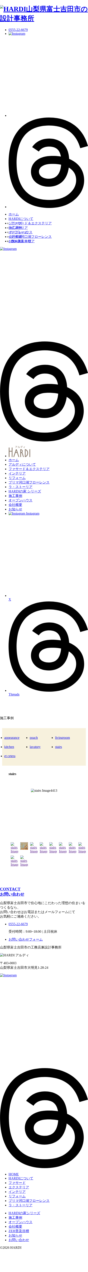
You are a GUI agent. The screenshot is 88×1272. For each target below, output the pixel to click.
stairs (58, 747)
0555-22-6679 (18, 30)
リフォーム (17, 478)
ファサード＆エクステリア (31, 223)
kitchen (9, 747)
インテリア (17, 473)
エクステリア (19, 1187)
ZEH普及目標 (19, 1231)
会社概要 (15, 236)
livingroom (62, 737)
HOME (14, 1174)
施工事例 (15, 227)
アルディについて (22, 464)
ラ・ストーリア (20, 487)
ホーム (14, 214)
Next (80, 812)
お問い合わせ (19, 1240)
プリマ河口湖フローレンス (31, 236)
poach (34, 737)
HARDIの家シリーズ (24, 1213)
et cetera (9, 756)
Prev (7, 812)
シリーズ (15, 223)
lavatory (35, 747)
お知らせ (15, 241)
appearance (11, 737)
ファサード (17, 1183)
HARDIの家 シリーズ (25, 491)
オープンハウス (20, 232)
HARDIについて (21, 219)
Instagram (32, 513)
